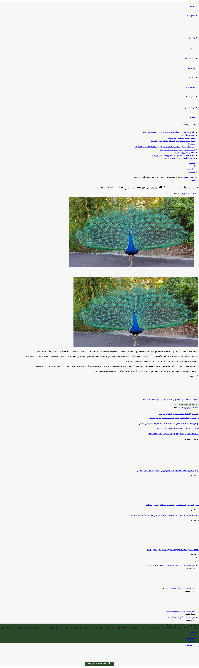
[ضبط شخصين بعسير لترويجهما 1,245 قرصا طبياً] (183, 585)
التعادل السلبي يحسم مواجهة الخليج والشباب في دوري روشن (173, 155)
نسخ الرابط (174, 404)
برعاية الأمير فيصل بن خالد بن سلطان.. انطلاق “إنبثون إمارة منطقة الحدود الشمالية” (165, 147)
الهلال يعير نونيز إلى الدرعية (185, 152)
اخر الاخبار (191, 49)
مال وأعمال (191, 68)
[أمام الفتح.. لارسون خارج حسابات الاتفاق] (183, 608)
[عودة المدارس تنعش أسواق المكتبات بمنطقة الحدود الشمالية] (179, 499)
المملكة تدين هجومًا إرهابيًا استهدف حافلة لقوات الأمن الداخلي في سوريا (168, 565)
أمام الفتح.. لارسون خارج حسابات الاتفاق (181, 611)
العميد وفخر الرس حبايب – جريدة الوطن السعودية (177, 150)
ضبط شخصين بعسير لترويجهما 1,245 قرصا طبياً (178, 588)
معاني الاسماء (190, 97)
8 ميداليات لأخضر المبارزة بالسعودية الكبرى (180, 158)
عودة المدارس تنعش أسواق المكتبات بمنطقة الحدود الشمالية (173, 141)
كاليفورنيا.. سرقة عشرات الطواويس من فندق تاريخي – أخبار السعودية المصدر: (170, 399)
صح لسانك (191, 144)
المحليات (192, 77)
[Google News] (191, 411)
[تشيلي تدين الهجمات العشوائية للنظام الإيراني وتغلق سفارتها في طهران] (179, 465)
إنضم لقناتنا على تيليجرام (97, 663)
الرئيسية (195, 177)
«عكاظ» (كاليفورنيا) (191, 194)
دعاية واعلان (190, 87)
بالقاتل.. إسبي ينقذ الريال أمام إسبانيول (181, 138)
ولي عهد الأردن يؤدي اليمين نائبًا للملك (181, 617)
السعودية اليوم (190, 58)
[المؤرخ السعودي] (191, 26)
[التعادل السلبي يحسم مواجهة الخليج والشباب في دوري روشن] (179, 544)
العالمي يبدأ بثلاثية (188, 135)
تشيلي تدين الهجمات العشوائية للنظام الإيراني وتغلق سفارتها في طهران (169, 132)
